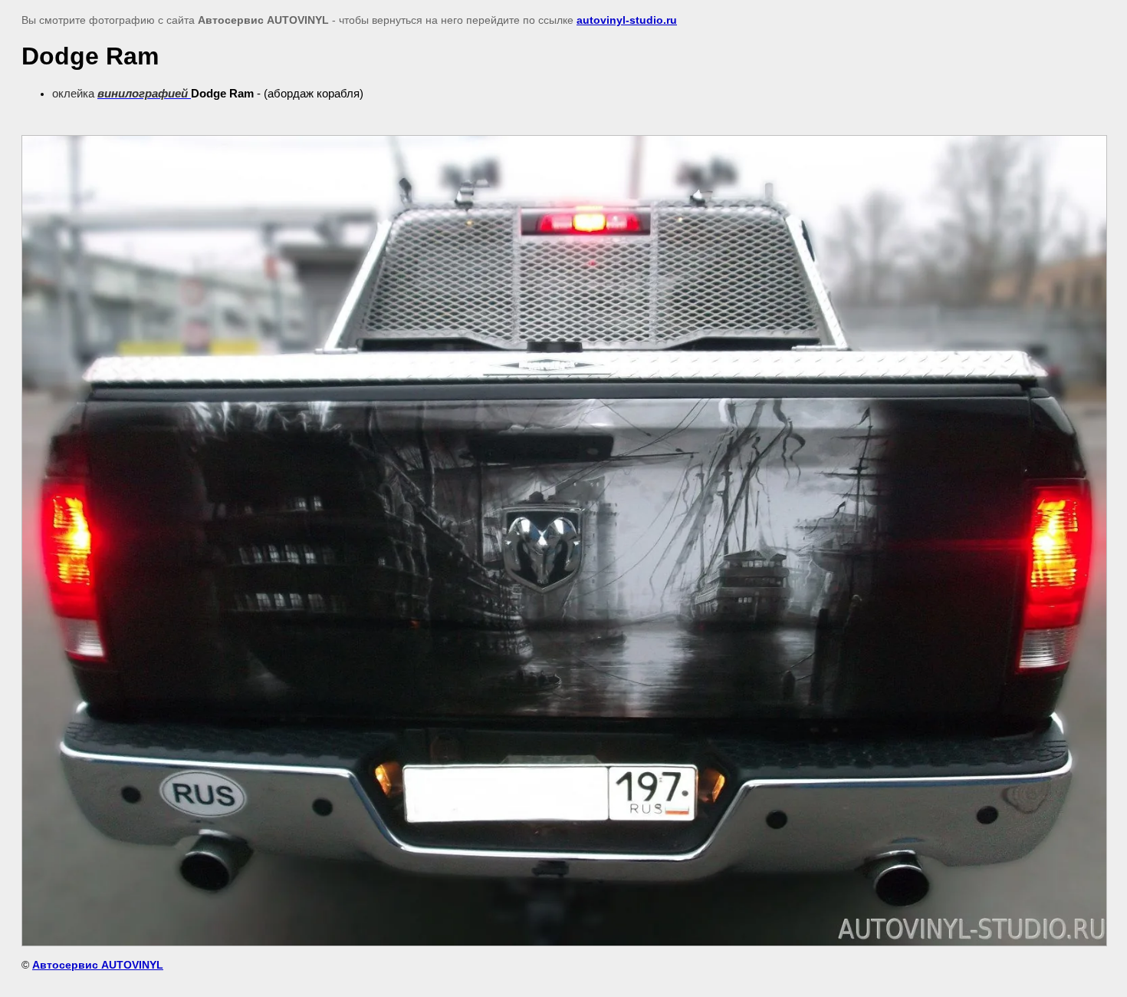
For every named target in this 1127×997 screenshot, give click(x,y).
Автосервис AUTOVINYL (97, 965)
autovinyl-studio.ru (627, 20)
